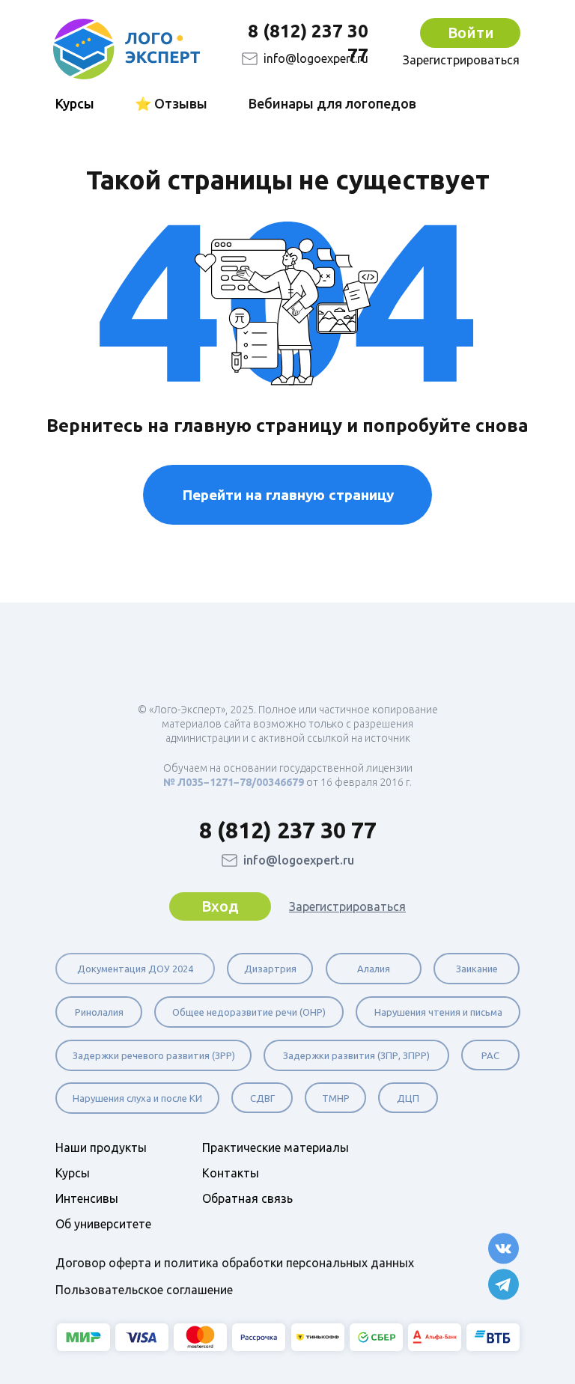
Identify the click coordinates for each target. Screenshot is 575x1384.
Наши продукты (101, 1147)
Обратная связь (247, 1198)
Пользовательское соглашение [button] (144, 1289)
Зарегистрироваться (461, 60)
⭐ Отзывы (171, 103)
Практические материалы (275, 1147)
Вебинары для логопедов (332, 103)
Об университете (103, 1224)
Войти (471, 32)
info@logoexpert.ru (316, 58)
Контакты (230, 1173)
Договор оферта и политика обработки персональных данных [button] (234, 1262)
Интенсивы (86, 1198)
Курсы (72, 1173)
